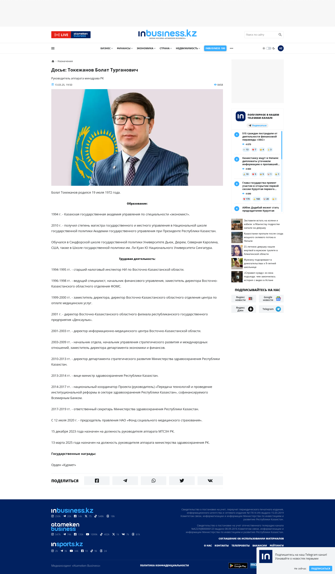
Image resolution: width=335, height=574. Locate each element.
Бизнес (105, 48)
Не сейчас (300, 568)
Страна (165, 48)
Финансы (124, 48)
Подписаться (320, 568)
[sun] (263, 48)
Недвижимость (187, 48)
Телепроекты (241, 545)
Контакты (222, 545)
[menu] (53, 48)
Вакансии (259, 545)
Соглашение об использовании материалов (251, 538)
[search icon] (280, 34)
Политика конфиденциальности (164, 565)
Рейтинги (277, 545)
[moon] (273, 48)
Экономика (145, 48)
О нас (208, 545)
